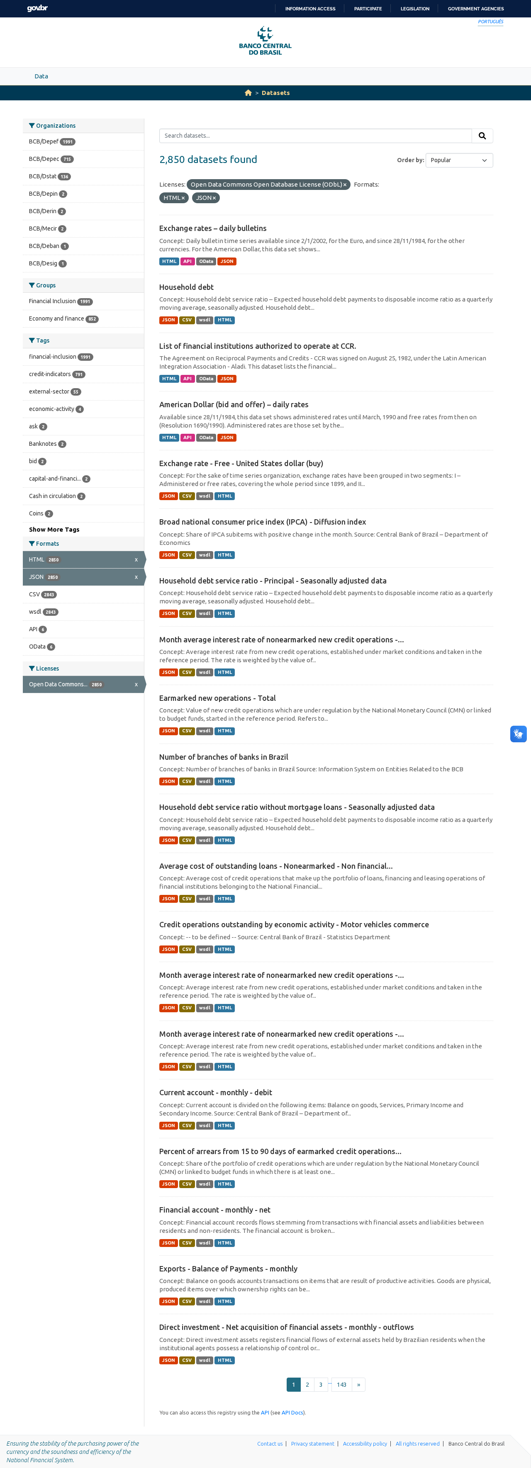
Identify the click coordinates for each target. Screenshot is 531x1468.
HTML (169, 261)
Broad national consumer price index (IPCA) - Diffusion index (262, 522)
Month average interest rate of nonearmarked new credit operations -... (281, 639)
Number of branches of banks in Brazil (223, 757)
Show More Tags (54, 529)
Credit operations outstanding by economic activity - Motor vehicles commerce (294, 924)
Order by (410, 160)
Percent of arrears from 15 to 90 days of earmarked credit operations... (280, 1151)
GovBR (37, 8)
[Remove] (344, 184)
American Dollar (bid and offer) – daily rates (234, 404)
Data (41, 76)
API (187, 261)
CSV (187, 319)
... (330, 1381)
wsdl (204, 319)
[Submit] (482, 136)
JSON (227, 261)
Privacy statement (312, 1443)
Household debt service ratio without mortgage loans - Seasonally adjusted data (297, 807)
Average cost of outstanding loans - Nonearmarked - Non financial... (276, 866)
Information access (310, 9)
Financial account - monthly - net (214, 1210)
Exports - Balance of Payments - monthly (228, 1268)
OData (206, 261)
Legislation (415, 9)
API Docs (292, 1412)
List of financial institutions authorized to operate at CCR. (257, 346)
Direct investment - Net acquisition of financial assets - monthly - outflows (286, 1327)
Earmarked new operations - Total (217, 698)
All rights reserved (418, 1443)
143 (342, 1384)
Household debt (186, 287)
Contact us (270, 1443)
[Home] (248, 92)
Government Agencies (476, 9)
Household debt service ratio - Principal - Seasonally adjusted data (273, 580)
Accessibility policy (365, 1443)
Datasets (276, 92)
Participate (368, 9)
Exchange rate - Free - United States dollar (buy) (241, 463)
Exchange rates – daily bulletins (213, 228)
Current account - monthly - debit (215, 1092)
